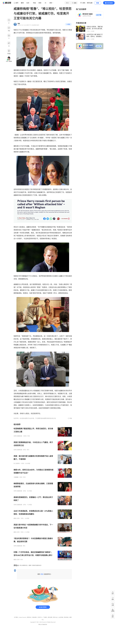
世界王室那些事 (18, 436)
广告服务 (45, 617)
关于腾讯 (16, 617)
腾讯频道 (66, 617)
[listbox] (43, 491)
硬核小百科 (17, 518)
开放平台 (40, 617)
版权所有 (45, 624)
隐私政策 (34, 617)
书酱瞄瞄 (16, 477)
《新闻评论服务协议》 (37, 565)
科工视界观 (17, 463)
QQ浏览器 (60, 617)
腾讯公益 (55, 617)
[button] (98, 15)
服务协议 (29, 617)
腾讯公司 (41, 624)
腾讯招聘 (50, 617)
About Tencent (22, 617)
